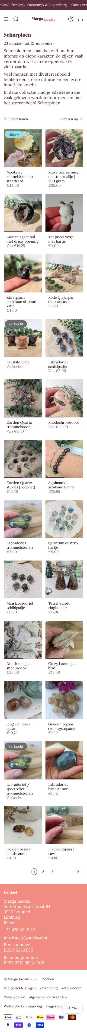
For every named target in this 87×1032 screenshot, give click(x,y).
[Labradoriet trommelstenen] (23, 519)
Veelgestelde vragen (20, 988)
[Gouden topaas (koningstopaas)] (64, 700)
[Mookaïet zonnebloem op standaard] (23, 148)
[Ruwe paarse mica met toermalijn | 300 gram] (64, 148)
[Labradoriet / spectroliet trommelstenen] (23, 760)
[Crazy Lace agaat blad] (64, 640)
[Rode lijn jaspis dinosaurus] (64, 273)
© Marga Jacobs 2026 (21, 979)
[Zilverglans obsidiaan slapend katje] (23, 273)
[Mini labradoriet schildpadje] (23, 580)
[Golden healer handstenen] (23, 825)
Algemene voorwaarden (48, 997)
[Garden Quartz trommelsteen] (23, 398)
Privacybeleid (14, 997)
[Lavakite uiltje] (23, 338)
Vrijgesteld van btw (61, 1006)
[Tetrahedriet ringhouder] (64, 580)
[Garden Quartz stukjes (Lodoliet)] (23, 459)
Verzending (48, 988)
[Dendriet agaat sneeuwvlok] (23, 640)
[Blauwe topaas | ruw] (64, 825)
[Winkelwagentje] (80, 19)
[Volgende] (69, 871)
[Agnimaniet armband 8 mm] (64, 459)
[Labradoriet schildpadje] (64, 338)
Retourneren (71, 988)
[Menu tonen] (6, 19)
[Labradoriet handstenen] (64, 760)
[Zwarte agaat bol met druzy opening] (23, 213)
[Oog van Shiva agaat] (23, 700)
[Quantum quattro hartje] (64, 519)
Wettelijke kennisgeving (23, 1006)
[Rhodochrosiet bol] (64, 398)
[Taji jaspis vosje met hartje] (64, 213)
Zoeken (48, 979)
